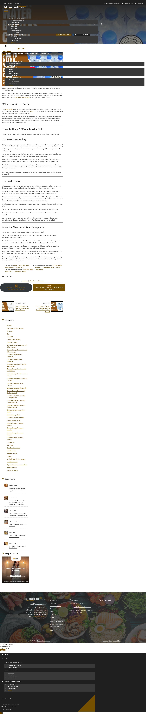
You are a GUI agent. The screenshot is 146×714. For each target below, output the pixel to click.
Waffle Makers (32, 281)
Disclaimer (105, 641)
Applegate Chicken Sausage (15, 328)
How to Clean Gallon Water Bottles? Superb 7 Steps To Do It (17, 267)
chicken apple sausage (13, 339)
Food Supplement (16, 30)
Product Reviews (16, 23)
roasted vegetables (12, 470)
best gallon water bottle (22, 97)
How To (13, 42)
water (31, 111)
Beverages (14, 36)
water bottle (8, 109)
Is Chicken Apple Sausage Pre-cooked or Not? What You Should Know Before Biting (17, 502)
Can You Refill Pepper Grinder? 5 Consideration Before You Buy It (16, 287)
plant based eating (12, 462)
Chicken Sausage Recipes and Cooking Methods (15, 392)
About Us (53, 603)
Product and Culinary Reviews (16, 19)
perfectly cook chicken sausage (16, 459)
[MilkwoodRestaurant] (15, 9)
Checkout (2, 650)
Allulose (16, 32)
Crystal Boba (17, 38)
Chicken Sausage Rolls (13, 415)
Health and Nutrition (14, 25)
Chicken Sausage (12, 342)
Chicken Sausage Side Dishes (15, 418)
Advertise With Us (55, 606)
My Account (140, 3)
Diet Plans (14, 28)
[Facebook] (68, 93)
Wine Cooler (25, 281)
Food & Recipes (15, 40)
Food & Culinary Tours (17, 21)
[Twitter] (71, 93)
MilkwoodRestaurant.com (43, 641)
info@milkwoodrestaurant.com (113, 3)
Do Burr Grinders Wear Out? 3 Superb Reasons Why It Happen (49, 287)
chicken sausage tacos (13, 420)
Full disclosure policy (38, 617)
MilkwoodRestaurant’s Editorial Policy (57, 625)
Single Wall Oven (40, 281)
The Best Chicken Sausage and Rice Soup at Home (17, 536)
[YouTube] (78, 93)
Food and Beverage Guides (15, 34)
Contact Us (53, 614)
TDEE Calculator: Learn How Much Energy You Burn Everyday (18, 514)
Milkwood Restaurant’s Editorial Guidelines (57, 621)
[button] (6, 47)
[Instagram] (74, 93)
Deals (52, 617)
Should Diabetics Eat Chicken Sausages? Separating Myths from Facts (18, 489)
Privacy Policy (116, 641)
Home (9, 15)
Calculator (14, 26)
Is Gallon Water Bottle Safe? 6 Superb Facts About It (19, 271)
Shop (9, 17)
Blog (8, 334)
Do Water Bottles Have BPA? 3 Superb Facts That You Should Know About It (48, 268)
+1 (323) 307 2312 (128, 3)
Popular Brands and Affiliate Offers (17, 465)
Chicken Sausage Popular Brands (16, 388)
